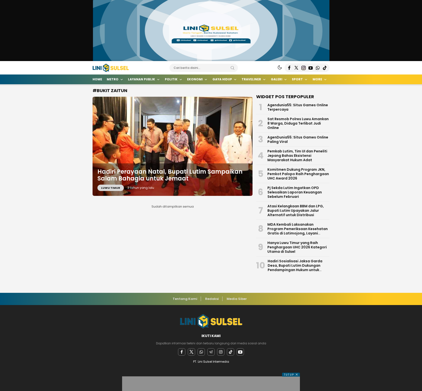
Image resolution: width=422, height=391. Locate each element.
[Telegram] (211, 352)
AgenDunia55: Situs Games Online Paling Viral (297, 139)
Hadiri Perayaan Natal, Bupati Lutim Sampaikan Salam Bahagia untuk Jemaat (170, 175)
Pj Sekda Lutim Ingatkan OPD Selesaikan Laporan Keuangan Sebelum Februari (294, 192)
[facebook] (181, 352)
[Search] (232, 68)
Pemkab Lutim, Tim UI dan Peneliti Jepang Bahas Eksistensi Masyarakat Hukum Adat (297, 155)
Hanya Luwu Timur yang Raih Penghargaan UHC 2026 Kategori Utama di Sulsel (297, 247)
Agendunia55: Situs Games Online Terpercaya (297, 107)
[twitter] (191, 352)
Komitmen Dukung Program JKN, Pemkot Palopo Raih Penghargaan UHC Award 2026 (298, 174)
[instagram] (220, 352)
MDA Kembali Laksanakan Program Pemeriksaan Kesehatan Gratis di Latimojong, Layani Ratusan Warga (297, 231)
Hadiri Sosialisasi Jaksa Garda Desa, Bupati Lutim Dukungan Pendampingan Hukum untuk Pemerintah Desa (295, 268)
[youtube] (240, 352)
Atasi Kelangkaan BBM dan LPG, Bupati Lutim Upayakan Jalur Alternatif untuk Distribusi (295, 210)
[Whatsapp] (201, 352)
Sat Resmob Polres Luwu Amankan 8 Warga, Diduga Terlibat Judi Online (298, 123)
